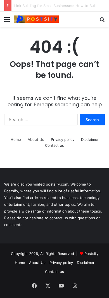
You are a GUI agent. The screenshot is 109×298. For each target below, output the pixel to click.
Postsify (90, 253)
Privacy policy (62, 139)
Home (16, 139)
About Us (36, 139)
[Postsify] (36, 19)
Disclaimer (90, 139)
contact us (58, 218)
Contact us (54, 145)
